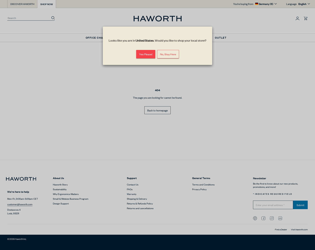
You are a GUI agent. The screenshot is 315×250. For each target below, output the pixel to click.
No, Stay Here (168, 54)
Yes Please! (145, 54)
